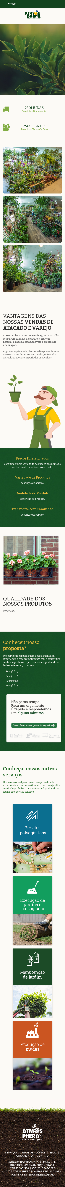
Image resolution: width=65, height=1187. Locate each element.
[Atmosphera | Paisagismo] (32, 14)
